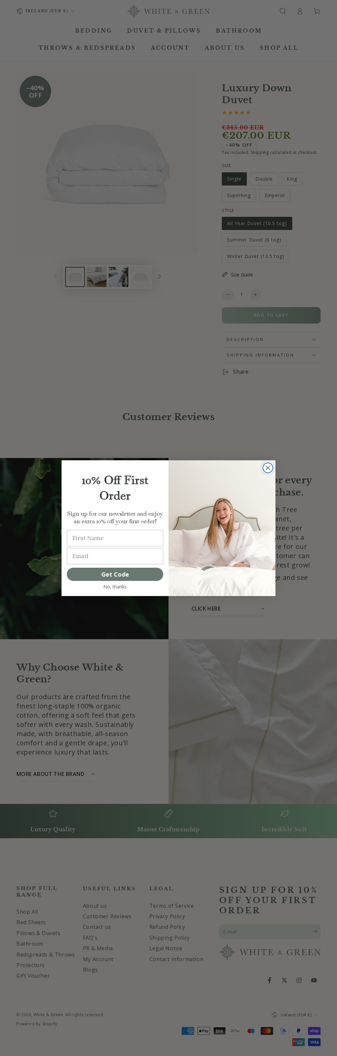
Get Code (115, 574)
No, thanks (115, 587)
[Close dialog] (268, 468)
